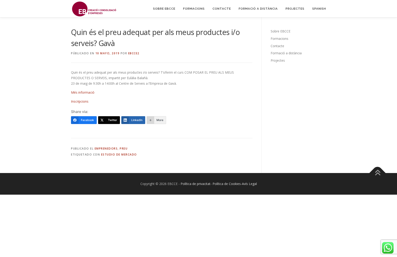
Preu (124, 148)
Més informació (82, 92)
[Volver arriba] (377, 173)
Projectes (295, 8)
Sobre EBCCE (164, 8)
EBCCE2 (133, 53)
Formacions (194, 8)
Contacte (222, 8)
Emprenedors (106, 148)
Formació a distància (258, 8)
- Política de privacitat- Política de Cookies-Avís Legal (218, 184)
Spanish (319, 8)
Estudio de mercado (119, 154)
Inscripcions (79, 101)
